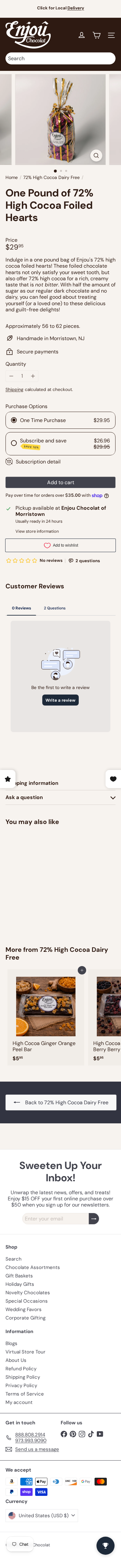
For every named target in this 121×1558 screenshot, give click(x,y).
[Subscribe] (94, 1218)
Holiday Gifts (19, 1284)
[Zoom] (96, 155)
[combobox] (60, 58)
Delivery (75, 8)
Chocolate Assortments (32, 1267)
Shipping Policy (22, 1377)
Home (11, 177)
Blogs (11, 1343)
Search (13, 1259)
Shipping (14, 389)
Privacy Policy (21, 1385)
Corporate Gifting (25, 1318)
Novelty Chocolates (27, 1292)
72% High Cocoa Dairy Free (51, 177)
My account (19, 1402)
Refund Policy (20, 1368)
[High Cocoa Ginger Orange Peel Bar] (46, 1017)
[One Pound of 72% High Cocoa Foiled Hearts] (46, 882)
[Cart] (96, 35)
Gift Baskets (19, 1276)
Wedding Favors (23, 1309)
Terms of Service (24, 1394)
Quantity (15, 364)
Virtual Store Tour (25, 1352)
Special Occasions (26, 1301)
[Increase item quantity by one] (32, 376)
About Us (15, 1360)
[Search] (109, 58)
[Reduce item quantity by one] (11, 376)
